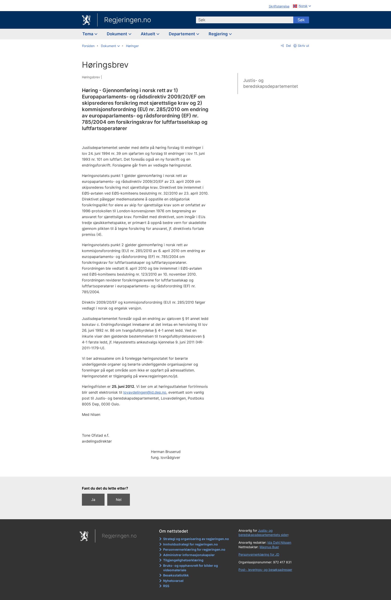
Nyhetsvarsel (173, 581)
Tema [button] (88, 33)
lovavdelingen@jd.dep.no (144, 392)
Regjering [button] (219, 33)
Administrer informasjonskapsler (189, 555)
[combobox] (244, 20)
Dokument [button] (117, 33)
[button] (110, 46)
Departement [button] (182, 33)
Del (288, 46)
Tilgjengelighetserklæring (183, 560)
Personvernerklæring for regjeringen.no (194, 549)
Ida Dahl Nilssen (279, 542)
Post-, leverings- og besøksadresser (265, 569)
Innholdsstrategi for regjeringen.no (190, 544)
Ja (93, 499)
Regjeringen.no (127, 20)
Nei (119, 499)
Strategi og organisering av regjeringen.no (196, 539)
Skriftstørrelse (279, 6)
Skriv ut (303, 46)
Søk (301, 19)
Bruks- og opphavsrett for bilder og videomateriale (190, 568)
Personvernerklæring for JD (258, 554)
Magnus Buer (269, 547)
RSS (166, 586)
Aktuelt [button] (148, 33)
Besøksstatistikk (176, 575)
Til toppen (147, 470)
